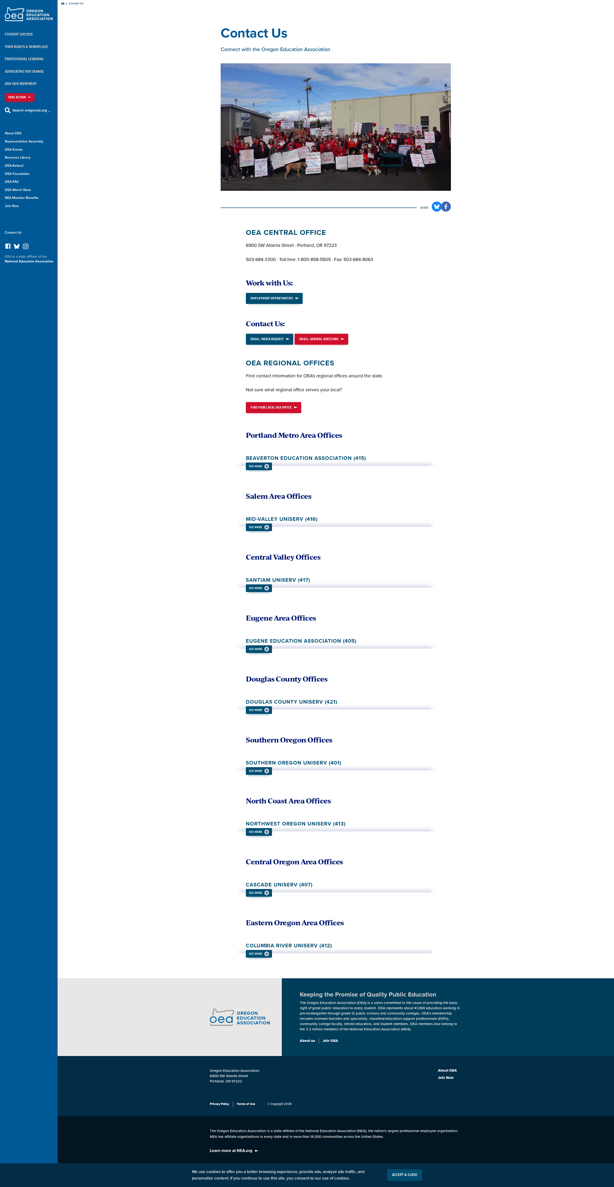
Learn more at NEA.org (231, 1150)
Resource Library (17, 157)
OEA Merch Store (18, 190)
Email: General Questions (319, 339)
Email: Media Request (267, 339)
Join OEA (330, 1041)
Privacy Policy (219, 1104)
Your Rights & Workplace (26, 47)
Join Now (12, 206)
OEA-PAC (12, 182)
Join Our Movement (21, 84)
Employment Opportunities (272, 298)
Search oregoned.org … (31, 110)
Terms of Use (246, 1104)
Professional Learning (24, 59)
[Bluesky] (16, 247)
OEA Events (14, 150)
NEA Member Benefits (21, 198)
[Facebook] (8, 247)
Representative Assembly (24, 141)
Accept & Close (404, 1175)
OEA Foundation (17, 174)
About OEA (13, 133)
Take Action (17, 97)
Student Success (19, 34)
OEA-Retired (14, 166)
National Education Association (29, 261)
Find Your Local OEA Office (271, 407)
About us (307, 1041)
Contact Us (13, 233)
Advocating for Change (24, 71)
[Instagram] (25, 247)
